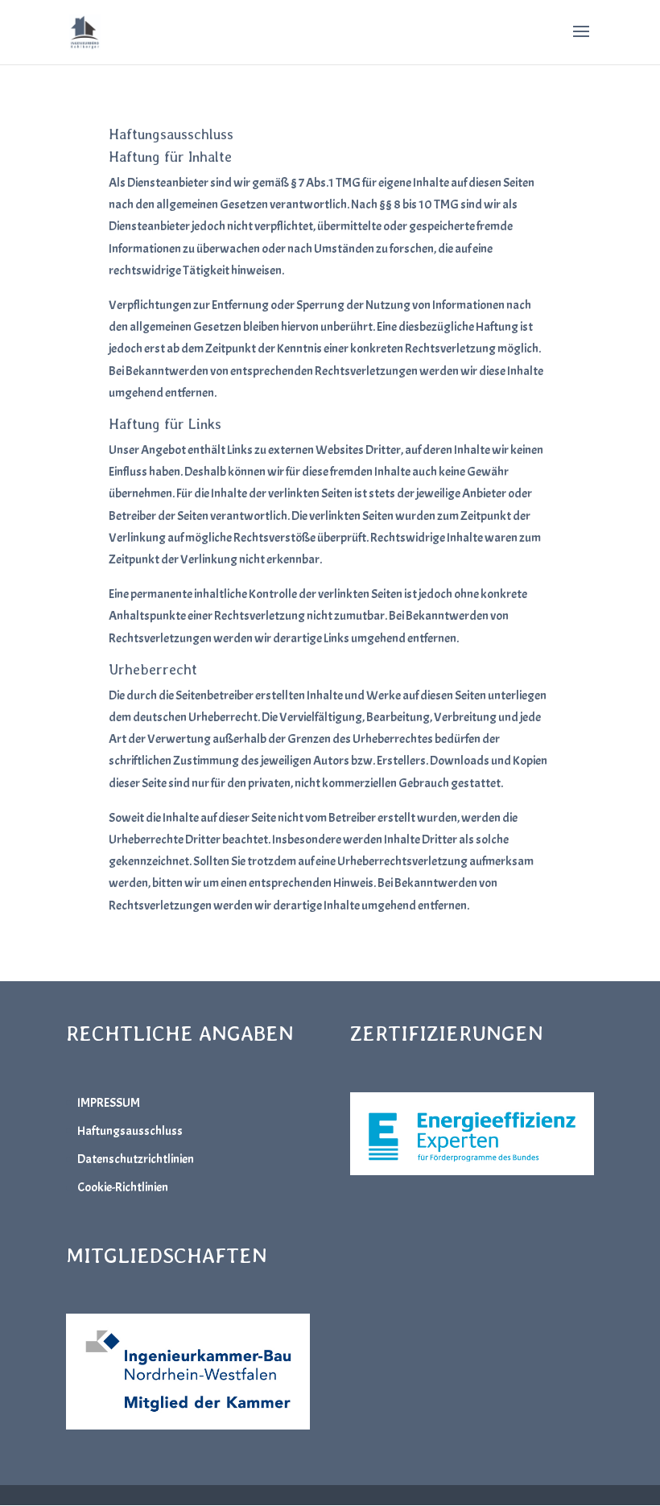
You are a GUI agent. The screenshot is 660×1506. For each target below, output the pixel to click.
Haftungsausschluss (130, 1131)
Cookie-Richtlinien (122, 1187)
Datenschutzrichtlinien (135, 1159)
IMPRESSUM (108, 1103)
